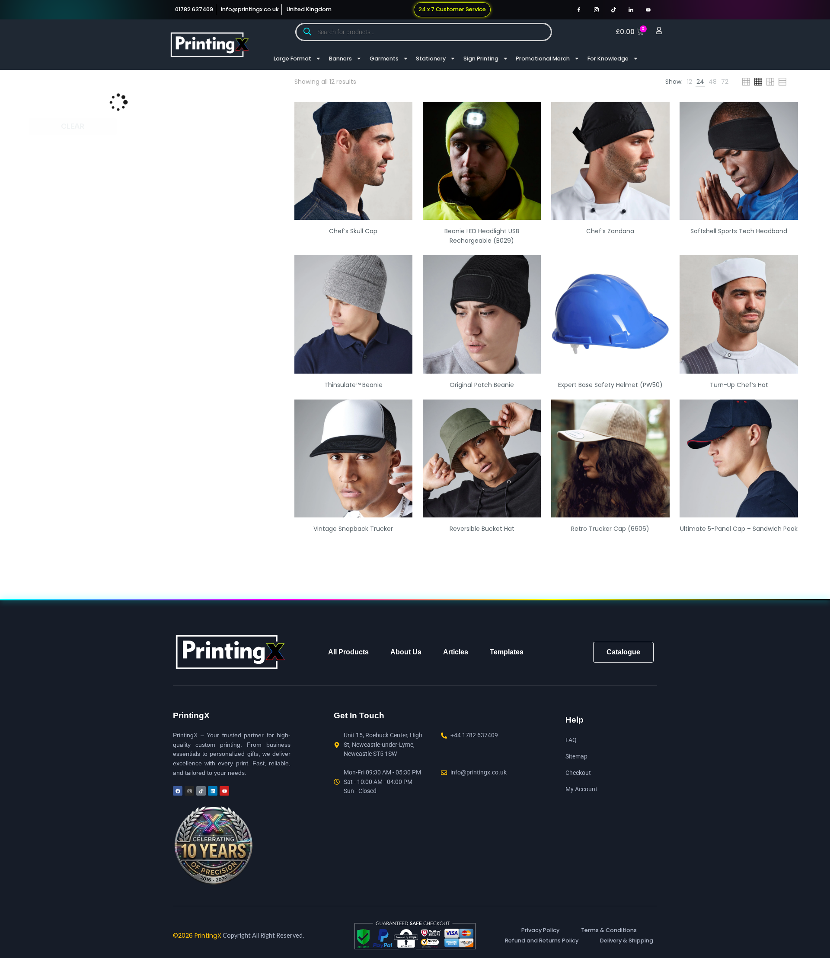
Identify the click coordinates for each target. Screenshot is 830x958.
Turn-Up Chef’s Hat (739, 387)
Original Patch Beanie (482, 387)
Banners (340, 58)
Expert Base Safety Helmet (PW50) (610, 387)
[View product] (400, 135)
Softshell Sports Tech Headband (738, 233)
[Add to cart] (400, 116)
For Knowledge (608, 58)
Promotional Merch (543, 58)
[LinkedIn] (630, 9)
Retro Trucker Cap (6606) (610, 531)
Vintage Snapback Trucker (353, 531)
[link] (626, 83)
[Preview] (400, 154)
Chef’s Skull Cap (353, 233)
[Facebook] (578, 9)
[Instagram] (596, 9)
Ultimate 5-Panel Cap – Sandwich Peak (739, 531)
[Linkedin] (212, 793)
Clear (72, 126)
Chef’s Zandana (610, 233)
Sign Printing (480, 58)
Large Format (292, 58)
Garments (384, 58)
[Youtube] (648, 9)
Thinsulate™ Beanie (353, 387)
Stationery (431, 58)
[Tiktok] (613, 9)
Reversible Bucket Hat (482, 531)
